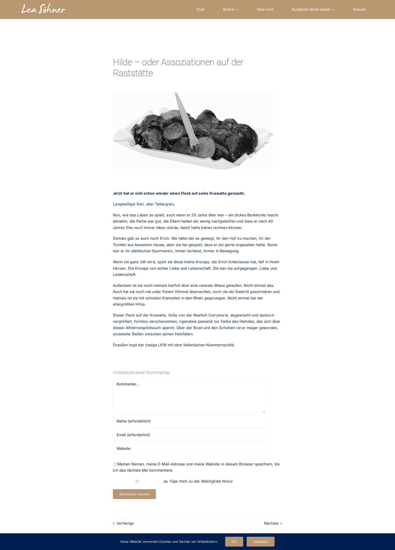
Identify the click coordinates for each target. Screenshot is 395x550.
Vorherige (125, 523)
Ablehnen (260, 542)
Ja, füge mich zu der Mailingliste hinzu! (197, 481)
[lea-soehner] (43, 3)
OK (234, 542)
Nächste (271, 523)
